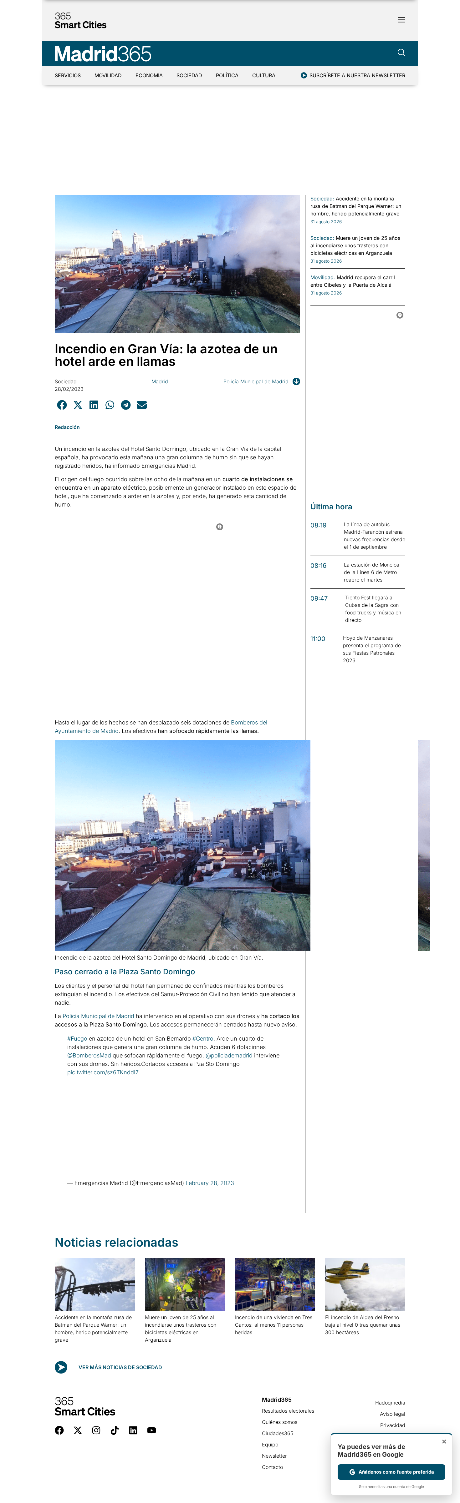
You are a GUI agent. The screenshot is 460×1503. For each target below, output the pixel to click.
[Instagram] (96, 1430)
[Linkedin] (133, 1430)
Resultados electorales (288, 1411)
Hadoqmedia (390, 1403)
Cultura (263, 75)
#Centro (202, 1038)
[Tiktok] (114, 1430)
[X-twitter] (77, 1430)
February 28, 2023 (210, 1183)
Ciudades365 (277, 1433)
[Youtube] (151, 1430)
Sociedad (189, 75)
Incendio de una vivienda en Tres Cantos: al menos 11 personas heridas (273, 1324)
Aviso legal (392, 1414)
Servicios (68, 75)
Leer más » (64, 1347)
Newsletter (274, 1456)
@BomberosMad (89, 1055)
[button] (62, 405)
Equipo (270, 1444)
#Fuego (77, 1038)
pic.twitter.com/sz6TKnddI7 (103, 1072)
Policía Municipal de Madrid (256, 381)
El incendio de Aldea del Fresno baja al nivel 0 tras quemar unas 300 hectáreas (362, 1324)
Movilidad (108, 75)
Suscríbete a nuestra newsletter (357, 75)
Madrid (159, 381)
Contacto (272, 1467)
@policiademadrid (229, 1055)
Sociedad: (322, 198)
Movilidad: (322, 277)
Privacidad (392, 1425)
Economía (149, 75)
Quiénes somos (279, 1422)
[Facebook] (59, 1430)
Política (227, 75)
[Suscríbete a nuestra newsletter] (304, 75)
